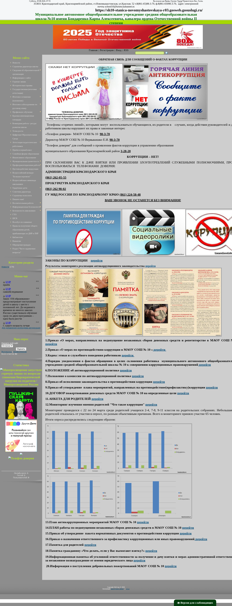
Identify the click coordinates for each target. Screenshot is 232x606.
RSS (126, 50)
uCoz (127, 589)
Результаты (6, 352)
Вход (118, 50)
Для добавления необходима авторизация (21, 328)
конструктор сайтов (117, 589)
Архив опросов (20, 352)
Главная (93, 50)
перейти (150, 266)
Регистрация (106, 50)
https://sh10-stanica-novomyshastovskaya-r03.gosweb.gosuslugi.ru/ (149, 10)
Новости (5, 267)
